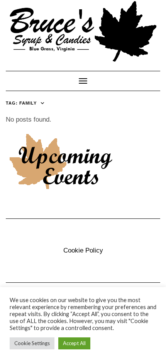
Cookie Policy (83, 250)
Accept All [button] (74, 343)
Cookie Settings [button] (32, 343)
